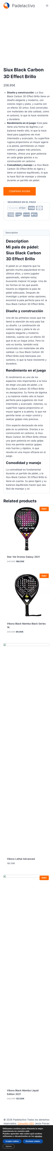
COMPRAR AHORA (19, 191)
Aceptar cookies (12, 1141)
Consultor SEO (26, 1123)
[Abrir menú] (47, 5)
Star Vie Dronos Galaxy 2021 (23, 556)
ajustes (38, 1136)
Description (12, 232)
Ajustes (9, 1146)
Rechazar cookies (33, 1141)
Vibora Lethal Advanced (21, 858)
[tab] (26, 233)
